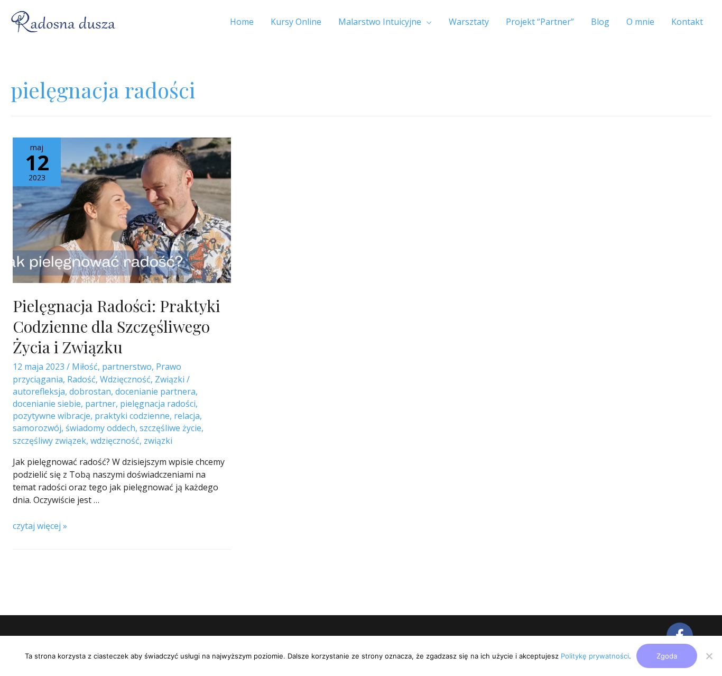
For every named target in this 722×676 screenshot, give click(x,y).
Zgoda (666, 656)
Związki (169, 379)
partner (100, 403)
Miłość (85, 366)
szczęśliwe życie (170, 428)
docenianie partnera (155, 391)
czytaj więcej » (40, 526)
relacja (187, 416)
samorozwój (37, 428)
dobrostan (90, 391)
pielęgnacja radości (158, 403)
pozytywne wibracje (51, 416)
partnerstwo (127, 366)
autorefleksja (39, 391)
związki (158, 440)
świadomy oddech (100, 428)
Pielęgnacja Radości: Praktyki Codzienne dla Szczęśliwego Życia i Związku (116, 326)
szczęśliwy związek (49, 440)
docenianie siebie (47, 403)
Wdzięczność (125, 379)
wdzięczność (115, 440)
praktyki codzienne (132, 416)
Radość (81, 379)
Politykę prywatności (595, 656)
